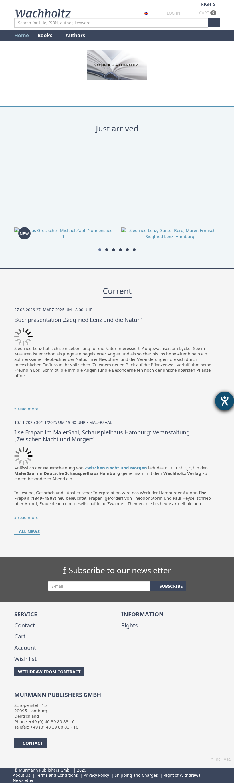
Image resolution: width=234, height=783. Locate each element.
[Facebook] (15, 688)
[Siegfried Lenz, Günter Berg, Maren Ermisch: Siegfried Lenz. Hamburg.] (170, 195)
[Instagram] (24, 688)
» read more (26, 409)
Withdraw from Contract (49, 671)
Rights (208, 4)
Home (21, 35)
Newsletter (23, 780)
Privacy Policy (96, 775)
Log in (173, 13)
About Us (21, 775)
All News (29, 531)
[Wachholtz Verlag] (42, 12)
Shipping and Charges (136, 775)
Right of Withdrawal (183, 775)
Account (25, 648)
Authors (76, 35)
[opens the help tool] (224, 401)
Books (45, 35)
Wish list (25, 659)
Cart (206, 12)
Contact (24, 625)
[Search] (214, 22)
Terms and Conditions (57, 775)
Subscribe (170, 586)
